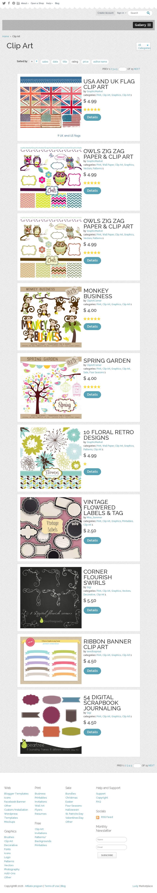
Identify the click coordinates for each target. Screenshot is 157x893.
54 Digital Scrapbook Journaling (102, 703)
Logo (7, 857)
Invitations (41, 801)
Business (40, 793)
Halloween (72, 809)
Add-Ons (9, 873)
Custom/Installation (16, 809)
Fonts (7, 849)
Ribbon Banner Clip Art (107, 644)
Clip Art (106, 95)
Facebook (9, 3)
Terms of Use (51, 886)
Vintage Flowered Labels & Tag (103, 507)
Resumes (40, 813)
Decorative (89, 594)
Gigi (89, 587)
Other (7, 805)
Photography (12, 869)
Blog (63, 886)
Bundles (70, 793)
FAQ (98, 801)
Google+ (18, 3)
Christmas (71, 797)
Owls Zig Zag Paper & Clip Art (108, 154)
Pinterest (14, 3)
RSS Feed (107, 817)
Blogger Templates (16, 793)
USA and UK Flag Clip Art (109, 84)
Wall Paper (108, 164)
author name (100, 61)
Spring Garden (107, 360)
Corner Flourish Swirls (97, 577)
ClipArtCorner (94, 300)
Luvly (135, 886)
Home (5, 36)
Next (137, 69)
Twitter (4, 3)
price (85, 61)
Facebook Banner (15, 801)
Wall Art (39, 805)
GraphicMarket (95, 91)
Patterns (97, 168)
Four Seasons (96, 372)
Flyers (38, 809)
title (65, 61)
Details (92, 117)
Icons (7, 797)
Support (100, 793)
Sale (85, 372)
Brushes (9, 837)
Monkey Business (97, 293)
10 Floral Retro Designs (108, 435)
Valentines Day (74, 817)
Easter (69, 801)
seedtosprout (94, 651)
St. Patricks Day (74, 813)
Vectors (87, 168)
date (55, 61)
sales (45, 61)
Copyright (102, 797)
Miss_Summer (94, 517)
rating (75, 61)
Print (98, 95)
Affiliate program (34, 886)
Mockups (9, 821)
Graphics (116, 95)
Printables (127, 521)
